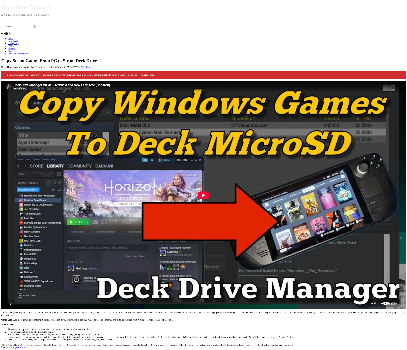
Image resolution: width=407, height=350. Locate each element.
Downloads (13, 41)
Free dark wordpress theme (13, 347)
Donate (11, 51)
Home (10, 38)
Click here (85, 67)
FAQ (10, 46)
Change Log (13, 43)
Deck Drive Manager (26, 7)
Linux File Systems (128, 75)
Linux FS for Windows (18, 54)
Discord (11, 48)
